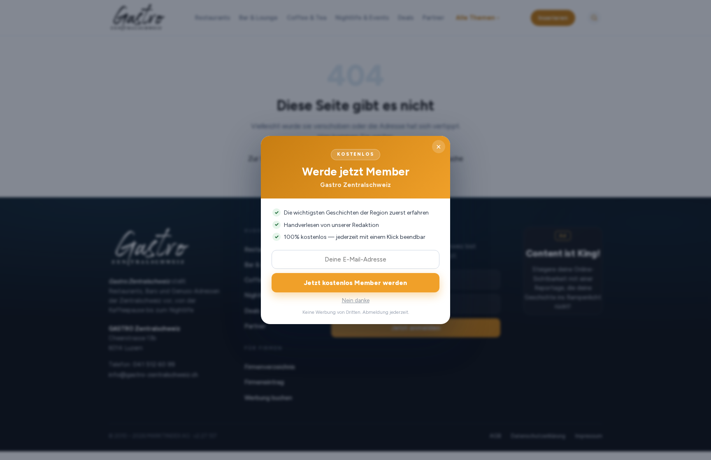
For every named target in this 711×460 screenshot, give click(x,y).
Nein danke (355, 300)
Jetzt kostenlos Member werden (355, 283)
